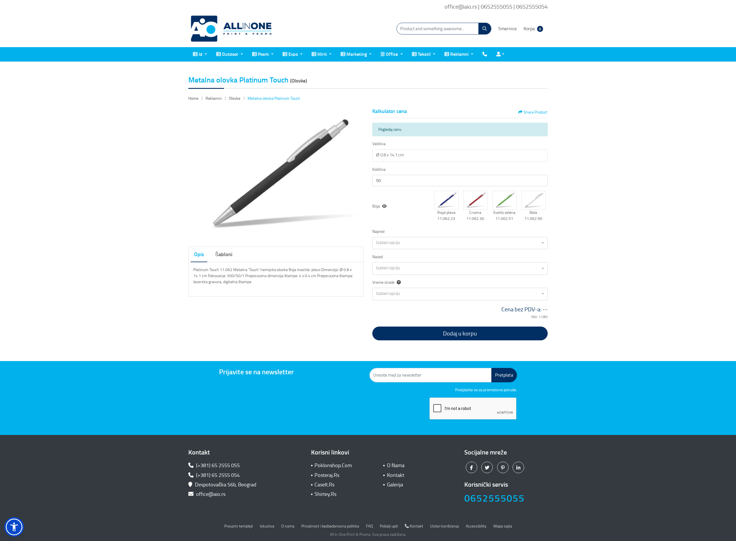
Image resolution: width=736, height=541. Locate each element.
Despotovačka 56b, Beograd (226, 484)
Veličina (379, 143)
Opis (199, 254)
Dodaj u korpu (460, 333)
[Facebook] (472, 467)
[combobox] (460, 243)
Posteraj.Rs (327, 475)
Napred (378, 231)
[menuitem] (200, 54)
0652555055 (494, 498)
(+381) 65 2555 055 (217, 465)
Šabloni (223, 254)
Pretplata (504, 375)
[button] (446, 200)
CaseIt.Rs (324, 484)
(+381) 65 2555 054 (217, 475)
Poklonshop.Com (333, 465)
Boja (376, 206)
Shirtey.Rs (325, 494)
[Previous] (194, 174)
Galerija (395, 484)
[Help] (397, 282)
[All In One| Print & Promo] (231, 28)
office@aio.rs (210, 494)
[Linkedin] (519, 467)
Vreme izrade (383, 282)
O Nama (396, 465)
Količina (379, 169)
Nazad (377, 256)
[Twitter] (487, 467)
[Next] (358, 174)
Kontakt (395, 475)
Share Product (535, 112)
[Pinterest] (503, 467)
